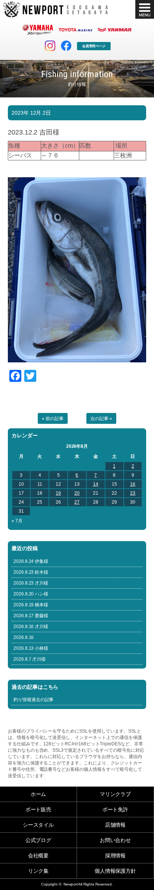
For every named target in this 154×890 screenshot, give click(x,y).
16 (132, 484)
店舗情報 (115, 825)
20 (77, 493)
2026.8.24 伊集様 (31, 561)
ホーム (38, 794)
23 (132, 493)
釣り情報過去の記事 (33, 699)
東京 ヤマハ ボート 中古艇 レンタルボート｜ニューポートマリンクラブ (55, 9)
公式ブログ (38, 840)
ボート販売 (38, 809)
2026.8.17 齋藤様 (31, 615)
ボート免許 (115, 809)
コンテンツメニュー (144, 9)
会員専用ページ (94, 46)
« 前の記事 (53, 418)
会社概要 (38, 856)
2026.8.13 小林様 (31, 648)
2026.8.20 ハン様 (31, 594)
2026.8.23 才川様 (31, 583)
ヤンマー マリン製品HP (115, 29)
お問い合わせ (115, 840)
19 (58, 493)
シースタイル (38, 825)
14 (95, 484)
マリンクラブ (115, 794)
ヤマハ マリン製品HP (37, 29)
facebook (66, 45)
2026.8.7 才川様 (29, 659)
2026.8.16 (23, 637)
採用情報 (115, 856)
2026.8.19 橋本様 (31, 604)
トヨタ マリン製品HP (75, 29)
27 (77, 502)
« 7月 (17, 521)
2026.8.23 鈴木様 (31, 572)
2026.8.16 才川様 (31, 626)
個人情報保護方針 (115, 871)
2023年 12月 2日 (31, 113)
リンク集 (38, 871)
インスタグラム (50, 45)
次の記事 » (101, 418)
